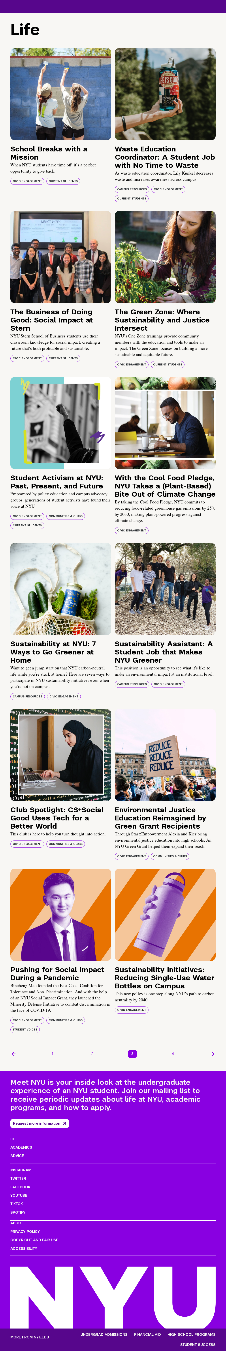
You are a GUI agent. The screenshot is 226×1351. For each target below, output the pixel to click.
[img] (60, 94)
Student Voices (25, 1029)
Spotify (18, 1212)
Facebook (20, 1187)
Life (14, 1139)
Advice (17, 1155)
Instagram (20, 1170)
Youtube (18, 1195)
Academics (21, 1147)
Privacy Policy (25, 1231)
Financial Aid (147, 1334)
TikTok (16, 1204)
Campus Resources (132, 189)
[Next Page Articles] (212, 1054)
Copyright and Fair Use (34, 1240)
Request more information (36, 1123)
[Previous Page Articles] (13, 1054)
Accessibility (23, 1248)
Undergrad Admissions (104, 1334)
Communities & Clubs (66, 516)
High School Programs (192, 1334)
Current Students (63, 181)
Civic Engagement (27, 181)
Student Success (198, 1345)
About (16, 1223)
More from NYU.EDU (29, 1337)
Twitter (18, 1178)
